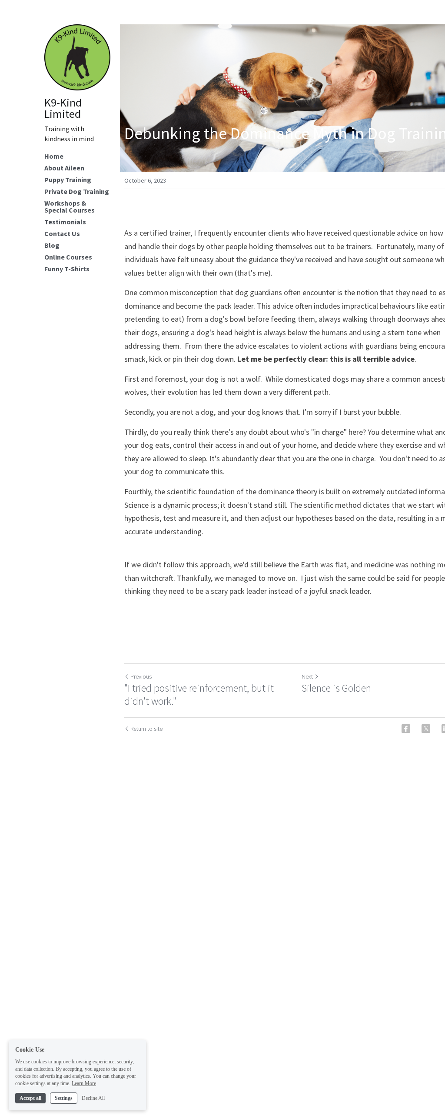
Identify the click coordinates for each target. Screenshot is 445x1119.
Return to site (146, 729)
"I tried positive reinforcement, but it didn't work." (199, 695)
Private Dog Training (76, 191)
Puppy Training (67, 179)
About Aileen (64, 167)
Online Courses (68, 257)
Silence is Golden (336, 688)
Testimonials (65, 221)
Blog (52, 245)
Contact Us (62, 233)
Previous (141, 676)
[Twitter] (426, 728)
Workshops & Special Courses (69, 206)
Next (307, 676)
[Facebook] (406, 728)
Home (53, 156)
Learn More (84, 1083)
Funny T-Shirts (67, 268)
